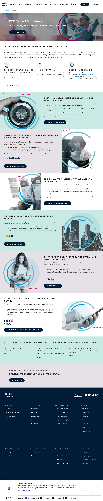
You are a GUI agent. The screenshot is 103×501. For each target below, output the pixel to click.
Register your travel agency (57, 203)
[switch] (40, 498)
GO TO (6, 353)
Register (96, 4)
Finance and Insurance (38, 420)
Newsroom (85, 416)
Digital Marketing (62, 463)
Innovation (85, 435)
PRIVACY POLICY (86, 452)
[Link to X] (89, 395)
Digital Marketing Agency (64, 420)
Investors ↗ (85, 412)
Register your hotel (14, 244)
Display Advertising (62, 408)
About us (85, 408)
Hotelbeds (82, 74)
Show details (73, 498)
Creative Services (62, 423)
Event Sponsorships (62, 416)
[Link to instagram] (96, 395)
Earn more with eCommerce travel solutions (23, 329)
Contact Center (61, 455)
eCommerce (35, 408)
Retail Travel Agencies (12, 412)
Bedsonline (88, 74)
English (75, 4)
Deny (91, 492)
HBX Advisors (35, 423)
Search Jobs (85, 423)
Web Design (60, 459)
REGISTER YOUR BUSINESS (55, 122)
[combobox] (76, 4)
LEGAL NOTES (85, 448)
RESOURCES (48, 4)
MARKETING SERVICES (62, 405)
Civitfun (84, 76)
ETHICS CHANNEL (86, 463)
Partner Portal (35, 416)
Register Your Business (15, 166)
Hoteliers (8, 408)
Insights (8, 455)
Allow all (91, 484)
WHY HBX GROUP (38, 4)
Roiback (77, 76)
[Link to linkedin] (93, 395)
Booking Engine (10, 452)
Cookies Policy (26, 490)
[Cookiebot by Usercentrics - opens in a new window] (9, 498)
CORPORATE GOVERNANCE (89, 460)
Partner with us (18, 32)
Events (84, 427)
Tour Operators (10, 416)
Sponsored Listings (62, 412)
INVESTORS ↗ (64, 4)
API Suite (34, 412)
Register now (12, 86)
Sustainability (86, 431)
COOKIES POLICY (86, 456)
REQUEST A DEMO (52, 286)
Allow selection (91, 488)
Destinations (9, 420)
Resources (85, 420)
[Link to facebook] (86, 395)
